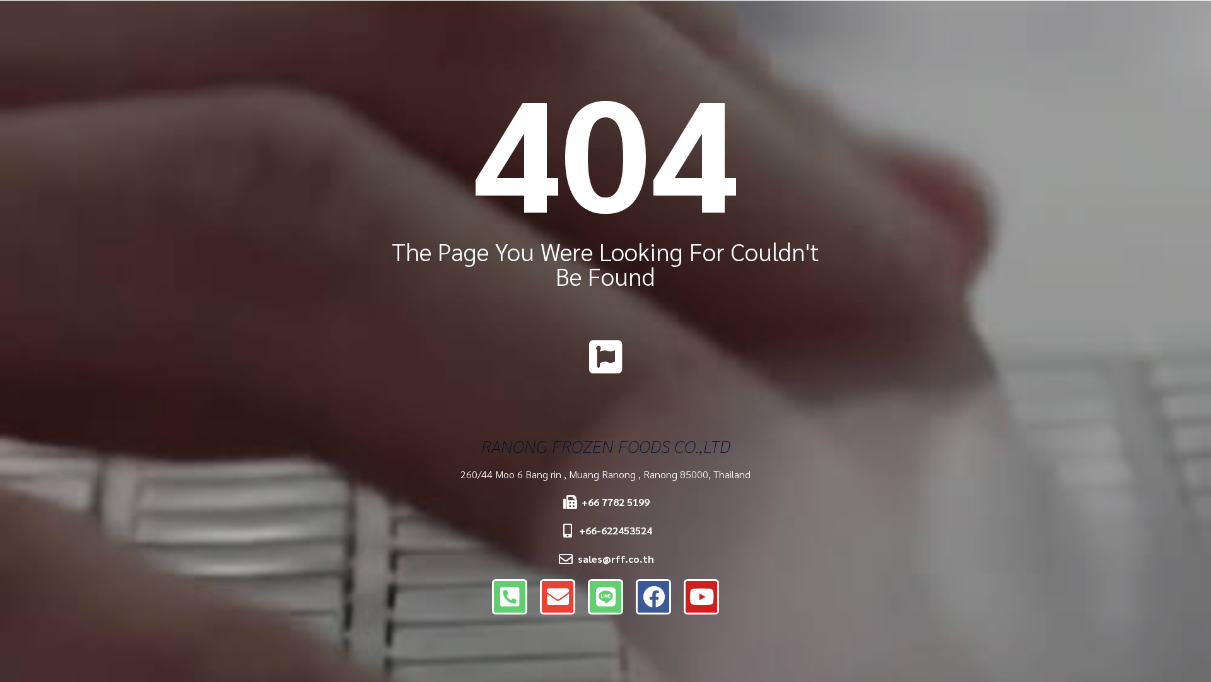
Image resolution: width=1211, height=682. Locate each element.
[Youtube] (701, 596)
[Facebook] (653, 596)
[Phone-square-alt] (509, 596)
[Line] (605, 596)
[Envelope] (557, 596)
